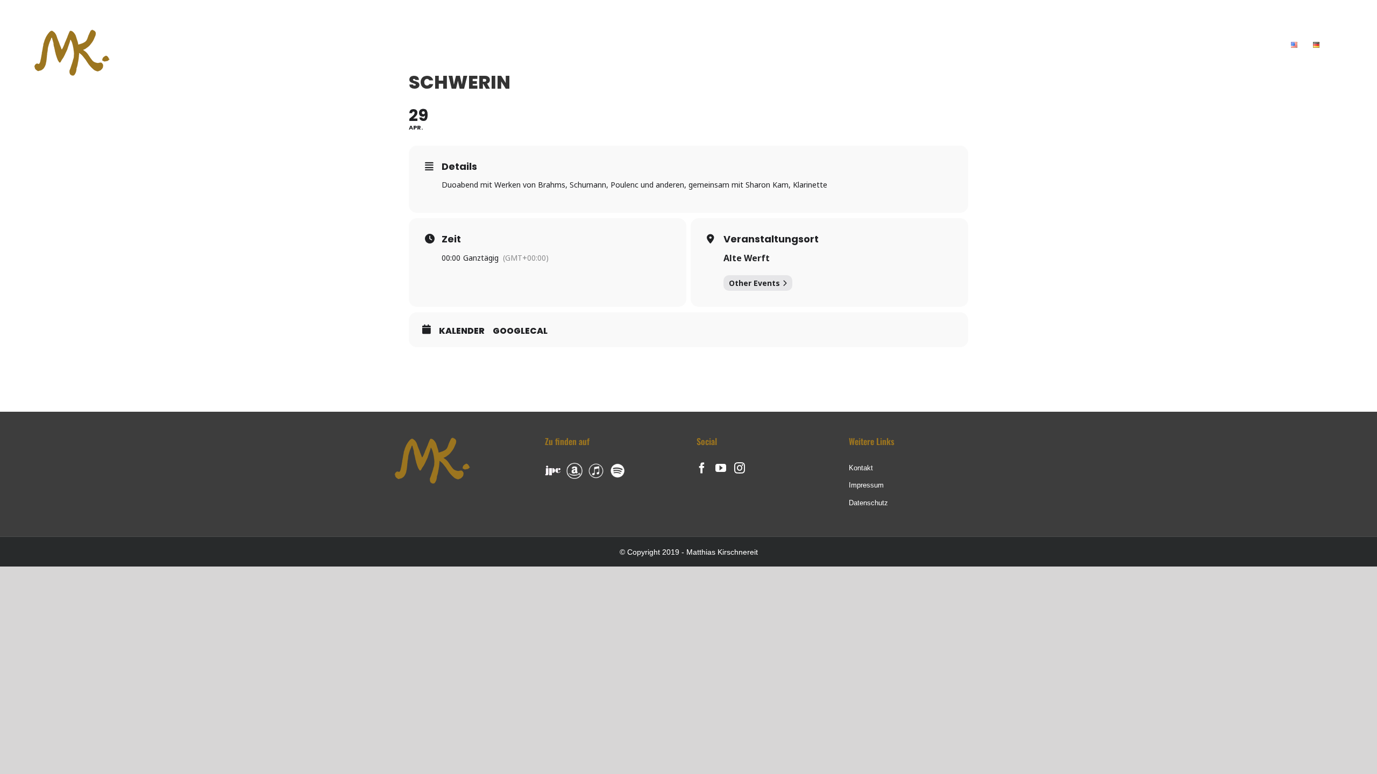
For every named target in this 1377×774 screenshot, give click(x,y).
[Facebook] (702, 468)
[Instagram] (739, 468)
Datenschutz (868, 503)
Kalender (462, 331)
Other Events (754, 283)
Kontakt (861, 468)
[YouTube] (720, 468)
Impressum (866, 485)
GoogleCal (520, 331)
